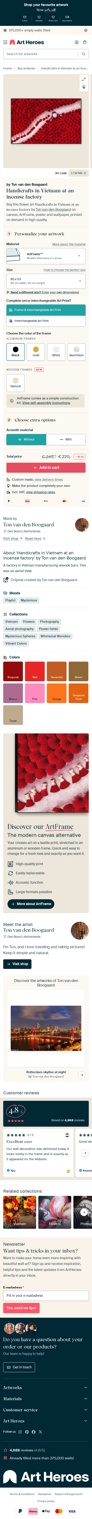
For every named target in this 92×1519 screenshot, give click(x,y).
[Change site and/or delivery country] (86, 30)
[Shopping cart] (85, 42)
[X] (40, 1432)
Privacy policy (46, 1501)
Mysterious (29, 600)
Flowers (29, 621)
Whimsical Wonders (55, 636)
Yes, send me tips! (21, 1308)
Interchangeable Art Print (32, 321)
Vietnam (11, 621)
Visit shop (11, 538)
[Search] (83, 54)
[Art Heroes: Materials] (86, 1399)
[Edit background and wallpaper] (84, 87)
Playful (10, 600)
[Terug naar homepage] (27, 42)
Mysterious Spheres (20, 636)
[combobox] (40, 54)
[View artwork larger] (84, 79)
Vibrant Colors (16, 643)
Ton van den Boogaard (29, 184)
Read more (33, 538)
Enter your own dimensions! (45, 292)
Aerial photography (19, 629)
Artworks (12, 1387)
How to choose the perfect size (65, 270)
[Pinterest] (27, 1432)
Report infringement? (69, 1494)
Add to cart (49, 467)
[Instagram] (20, 1432)
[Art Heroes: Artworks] (86, 1388)
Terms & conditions (22, 1494)
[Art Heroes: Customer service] (86, 1410)
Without (29, 439)
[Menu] (5, 42)
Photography (49, 621)
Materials (12, 1398)
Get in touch (22, 1367)
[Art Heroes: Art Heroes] (86, 1421)
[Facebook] (33, 1432)
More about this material (69, 244)
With (68, 439)
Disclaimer (45, 1494)
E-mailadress (13, 1287)
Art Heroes (13, 1421)
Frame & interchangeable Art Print (38, 310)
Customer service (20, 1409)
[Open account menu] (77, 42)
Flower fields (48, 629)
